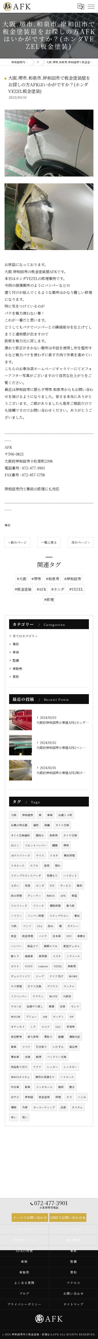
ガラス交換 (34, 986)
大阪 (13, 815)
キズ (69, 1097)
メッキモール (44, 1087)
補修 (61, 1087)
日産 (62, 1006)
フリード (38, 905)
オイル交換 (62, 825)
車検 (16, 652)
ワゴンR (16, 1006)
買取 (16, 676)
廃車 (13, 1047)
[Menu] (91, 6)
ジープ (40, 976)
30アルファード (20, 855)
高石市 (73, 1047)
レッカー (52, 1067)
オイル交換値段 (20, 835)
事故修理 (69, 855)
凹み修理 (16, 895)
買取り (48, 1037)
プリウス (52, 986)
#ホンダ (57, 589)
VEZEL (58, 966)
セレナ (75, 1006)
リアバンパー (19, 996)
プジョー (31, 1016)
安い (25, 1117)
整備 (16, 660)
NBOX (51, 895)
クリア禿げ (56, 976)
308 (45, 1016)
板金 (13, 936)
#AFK (41, 589)
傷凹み (40, 835)
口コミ (15, 845)
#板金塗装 (23, 589)
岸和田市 (27, 815)
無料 (79, 885)
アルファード (19, 905)
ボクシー (72, 926)
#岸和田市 (72, 578)
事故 (7, 525)
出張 (63, 1107)
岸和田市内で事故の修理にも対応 (32, 488)
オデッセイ (18, 1026)
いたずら (58, 1047)
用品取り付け (19, 1067)
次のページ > (80, 542)
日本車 (57, 936)
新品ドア (32, 946)
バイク (43, 936)
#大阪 (21, 578)
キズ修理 (16, 986)
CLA (39, 926)
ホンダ (40, 885)
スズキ (57, 956)
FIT (52, 885)
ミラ (33, 1026)
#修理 (49, 599)
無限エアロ (51, 946)
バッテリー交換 (56, 1057)
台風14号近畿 (19, 825)
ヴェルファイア (20, 976)
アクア (37, 1067)
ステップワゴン (59, 915)
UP (71, 1016)
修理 (58, 1097)
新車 (27, 1087)
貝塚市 (71, 1026)
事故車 (15, 1057)
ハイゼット (70, 875)
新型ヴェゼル (71, 946)
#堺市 (36, 578)
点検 (27, 1057)
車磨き (81, 936)
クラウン (38, 996)
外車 (25, 1107)
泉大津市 (33, 1037)
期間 (55, 845)
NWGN (15, 1016)
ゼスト (15, 966)
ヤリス (40, 855)
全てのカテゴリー (25, 636)
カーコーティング (44, 1107)
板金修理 (27, 936)
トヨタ (54, 855)
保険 (13, 1107)
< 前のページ (17, 542)
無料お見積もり (45, 1077)
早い (13, 1117)
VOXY (29, 966)
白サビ (15, 1097)
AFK (63, 895)
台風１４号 (65, 815)
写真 (27, 885)
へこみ (82, 1097)
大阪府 (67, 996)
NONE (73, 976)
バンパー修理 (36, 915)
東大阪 (70, 905)
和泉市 (53, 835)
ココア (45, 1026)
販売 (38, 1057)
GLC (58, 1026)
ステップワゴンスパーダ (26, 875)
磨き (72, 1087)
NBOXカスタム (20, 1077)
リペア (26, 1047)
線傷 (51, 1006)
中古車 (15, 1087)
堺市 (66, 845)
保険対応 (74, 1037)
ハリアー (16, 915)
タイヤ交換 (70, 835)
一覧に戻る (49, 542)
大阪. (14, 926)
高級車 (29, 956)
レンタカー (70, 1067)
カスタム (77, 1107)
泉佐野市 (16, 1037)
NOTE (53, 996)
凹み (50, 926)
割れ (58, 865)
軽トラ (15, 956)
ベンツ (27, 926)
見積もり (52, 875)
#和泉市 (52, 578)
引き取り (41, 1047)
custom (43, 966)
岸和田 (29, 1097)
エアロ (34, 865)
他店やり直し (35, 1006)
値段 (36, 825)
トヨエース (17, 865)
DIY (69, 936)
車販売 (17, 668)
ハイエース (67, 1077)
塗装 (46, 865)
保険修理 (55, 905)
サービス (65, 885)
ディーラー (34, 895)
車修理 (43, 956)
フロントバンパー (35, 845)
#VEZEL (76, 589)
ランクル (69, 986)
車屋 (74, 895)
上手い (15, 885)
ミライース (73, 956)
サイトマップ (74, 1304)
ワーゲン (58, 1016)
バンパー (16, 946)
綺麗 (47, 825)
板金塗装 (44, 1097)
